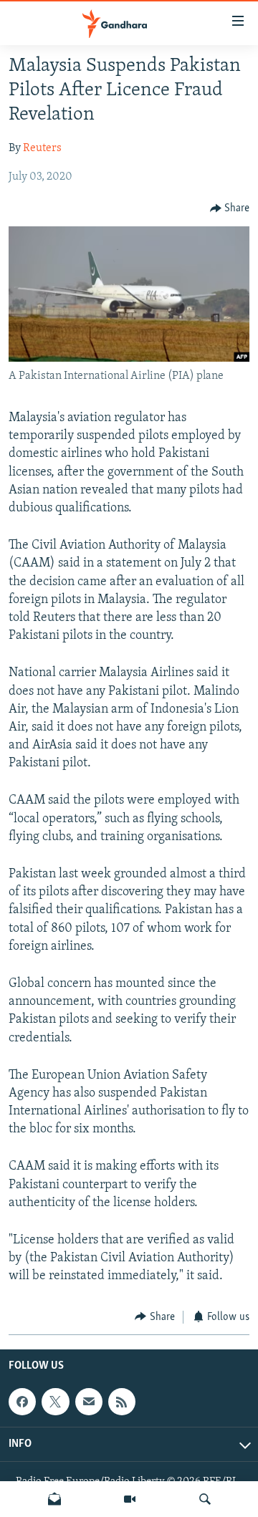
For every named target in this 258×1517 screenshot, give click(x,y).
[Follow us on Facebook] (22, 1401)
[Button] (230, 208)
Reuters (42, 148)
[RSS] (121, 1401)
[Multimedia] (129, 1499)
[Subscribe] (88, 1401)
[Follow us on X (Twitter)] (55, 1401)
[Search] (204, 1499)
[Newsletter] (54, 1499)
